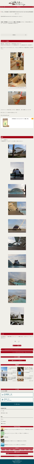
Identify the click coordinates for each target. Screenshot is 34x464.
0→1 (8, 449)
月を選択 (7, 453)
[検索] (17, 7)
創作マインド (17, 449)
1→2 (12, 449)
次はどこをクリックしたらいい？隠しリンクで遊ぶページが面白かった (16, 433)
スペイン (15, 345)
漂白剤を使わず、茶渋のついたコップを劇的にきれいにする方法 (15, 440)
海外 (20, 345)
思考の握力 (6, 437)
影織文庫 (18, 459)
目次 (14, 34)
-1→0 (3, 449)
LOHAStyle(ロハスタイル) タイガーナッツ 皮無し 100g (20, 118)
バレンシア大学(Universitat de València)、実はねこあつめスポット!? (22, 352)
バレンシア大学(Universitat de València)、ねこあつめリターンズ (10, 349)
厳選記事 (22, 449)
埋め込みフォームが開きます (17, 360)
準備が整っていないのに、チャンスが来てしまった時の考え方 (15, 444)
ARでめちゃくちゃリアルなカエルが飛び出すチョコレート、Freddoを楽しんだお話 (18, 429)
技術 (27, 449)
